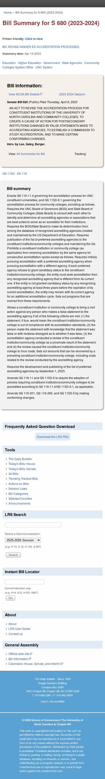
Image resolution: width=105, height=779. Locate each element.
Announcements (19, 503)
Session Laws (18, 488)
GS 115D (8, 173)
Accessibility (57, 701)
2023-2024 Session (72, 94)
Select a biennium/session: (23, 534)
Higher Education (29, 63)
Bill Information (20, 659)
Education (9, 63)
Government (51, 63)
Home (8, 12)
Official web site (20, 654)
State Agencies (72, 63)
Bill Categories (18, 493)
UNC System (43, 67)
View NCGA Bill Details (25, 94)
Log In (44, 701)
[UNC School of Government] (51, 3)
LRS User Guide (19, 628)
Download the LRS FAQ (52, 437)
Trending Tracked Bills (23, 478)
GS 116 (22, 173)
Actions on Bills (19, 483)
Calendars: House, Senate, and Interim (36, 663)
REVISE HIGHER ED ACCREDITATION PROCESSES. (44, 47)
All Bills (13, 473)
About (12, 624)
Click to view (34, 38)
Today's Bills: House (22, 464)
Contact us (16, 634)
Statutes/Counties (20, 498)
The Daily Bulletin (20, 459)
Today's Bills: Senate (22, 469)
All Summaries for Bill (31, 154)
